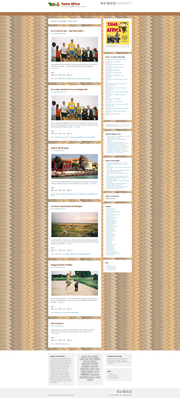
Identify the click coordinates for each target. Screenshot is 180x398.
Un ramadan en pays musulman (113, 151)
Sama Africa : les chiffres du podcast (113, 113)
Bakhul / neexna (110, 137)
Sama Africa (70, 4)
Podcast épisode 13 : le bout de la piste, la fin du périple (116, 108)
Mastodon (105, 3)
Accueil (51, 13)
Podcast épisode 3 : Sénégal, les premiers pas (115, 67)
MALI (91, 359)
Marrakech (93, 361)
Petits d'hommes (110, 239)
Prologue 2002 (109, 245)
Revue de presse (110, 248)
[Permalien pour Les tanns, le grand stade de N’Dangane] (74, 238)
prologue (90, 371)
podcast (83, 371)
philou (92, 369)
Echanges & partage (111, 220)
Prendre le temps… (110, 244)
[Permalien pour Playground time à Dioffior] (74, 296)
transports (90, 379)
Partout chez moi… (111, 152)
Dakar (79, 78)
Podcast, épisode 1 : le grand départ (112, 61)
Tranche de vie (110, 254)
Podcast (111, 3)
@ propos (59, 13)
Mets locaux (109, 238)
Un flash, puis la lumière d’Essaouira (114, 143)
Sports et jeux (72, 78)
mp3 (82, 78)
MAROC (97, 359)
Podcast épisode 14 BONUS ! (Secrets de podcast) (115, 111)
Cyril (64, 33)
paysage (84, 254)
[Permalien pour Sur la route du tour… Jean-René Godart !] (74, 62)
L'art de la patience (110, 231)
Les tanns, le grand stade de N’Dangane (66, 206)
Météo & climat (110, 237)
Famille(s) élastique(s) (111, 226)
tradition (98, 377)
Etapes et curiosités (60, 193)
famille (87, 359)
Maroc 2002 (86, 361)
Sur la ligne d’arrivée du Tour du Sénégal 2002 (69, 89)
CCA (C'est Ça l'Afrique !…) (112, 214)
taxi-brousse (91, 377)
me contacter (71, 395)
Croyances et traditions (111, 217)
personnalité (86, 78)
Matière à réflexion (110, 235)
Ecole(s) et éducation (111, 222)
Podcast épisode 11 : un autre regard (112, 98)
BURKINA (95, 356)
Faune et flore (109, 228)
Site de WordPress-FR (111, 269)
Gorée (85, 193)
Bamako (84, 356)
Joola (89, 193)
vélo (90, 78)
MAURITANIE (95, 363)
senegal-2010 (95, 374)
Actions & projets (110, 208)
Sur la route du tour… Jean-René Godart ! (67, 31)
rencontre (84, 137)
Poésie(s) (108, 242)
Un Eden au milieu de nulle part (113, 146)
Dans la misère (110, 219)
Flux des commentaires (111, 268)
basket (67, 312)
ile (87, 193)
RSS (108, 3)
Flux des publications (111, 266)
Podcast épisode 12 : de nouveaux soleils (113, 101)
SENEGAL (93, 137)
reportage (88, 137)
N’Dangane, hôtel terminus (112, 145)
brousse (89, 356)
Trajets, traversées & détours (112, 253)
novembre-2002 (94, 366)
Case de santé (109, 213)
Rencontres (109, 247)
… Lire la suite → (55, 68)
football (81, 193)
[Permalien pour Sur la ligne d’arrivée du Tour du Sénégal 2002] (74, 121)
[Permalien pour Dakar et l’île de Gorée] (74, 180)
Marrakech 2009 (86, 363)
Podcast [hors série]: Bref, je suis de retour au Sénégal (116, 92)
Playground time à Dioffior (61, 265)
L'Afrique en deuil (110, 229)
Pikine (97, 369)
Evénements (58, 78)
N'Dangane (73, 254)
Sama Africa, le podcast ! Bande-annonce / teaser (115, 59)
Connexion (109, 265)
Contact (114, 3)
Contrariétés (109, 216)
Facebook (102, 3)
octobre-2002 (79, 137)
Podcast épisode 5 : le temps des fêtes (113, 72)
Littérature (109, 232)
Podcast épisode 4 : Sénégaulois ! (112, 70)
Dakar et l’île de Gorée (59, 148)
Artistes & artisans (110, 210)
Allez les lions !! (57, 323)
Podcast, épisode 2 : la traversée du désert (114, 64)
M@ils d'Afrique (65, 78)
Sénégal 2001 (83, 377)
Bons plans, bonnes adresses (113, 211)
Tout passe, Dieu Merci (111, 251)
